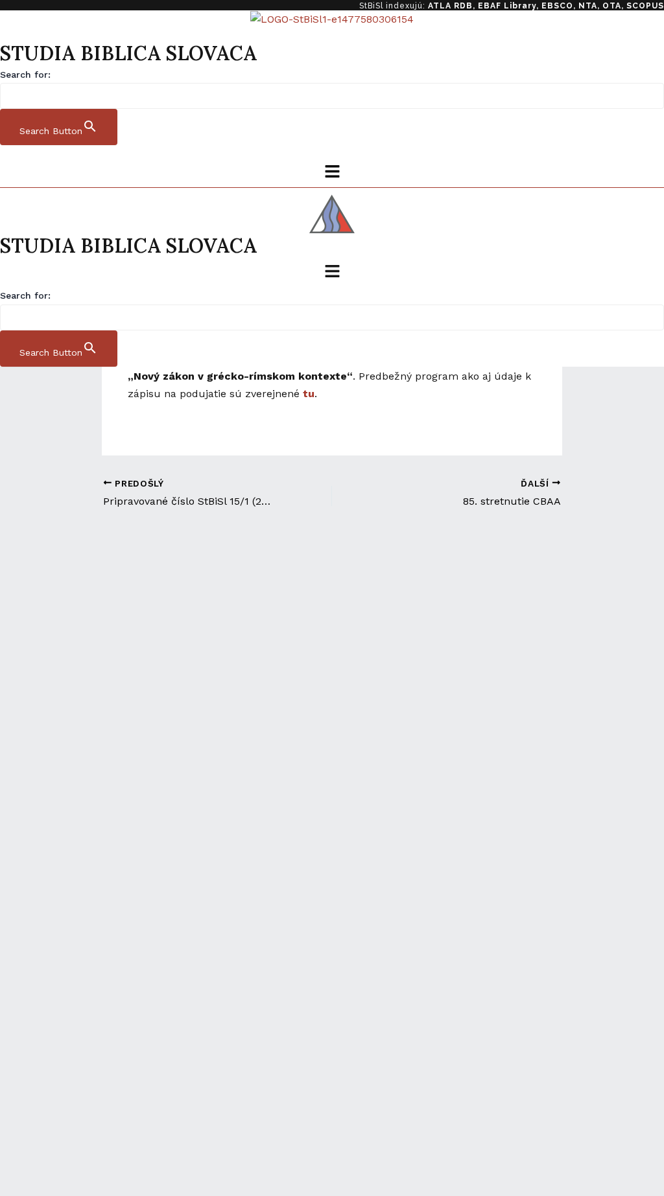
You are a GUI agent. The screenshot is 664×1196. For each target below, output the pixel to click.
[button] (332, 172)
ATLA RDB (450, 5)
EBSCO (557, 5)
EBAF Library (507, 5)
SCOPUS (645, 5)
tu (308, 393)
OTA (611, 5)
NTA (587, 5)
